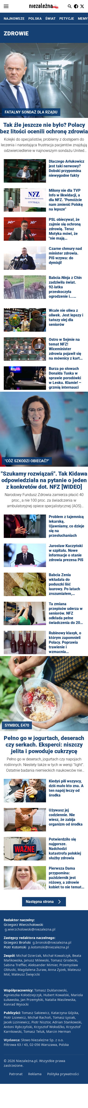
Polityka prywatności (63, 1074)
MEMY (83, 18)
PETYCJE (66, 18)
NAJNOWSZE (14, 18)
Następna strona (40, 901)
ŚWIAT (50, 18)
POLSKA (35, 18)
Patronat (16, 1074)
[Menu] (6, 6)
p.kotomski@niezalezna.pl (48, 947)
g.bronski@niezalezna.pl (52, 942)
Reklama (35, 1074)
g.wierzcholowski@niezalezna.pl (30, 929)
